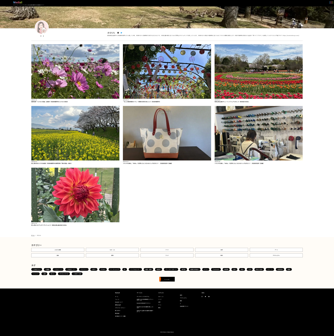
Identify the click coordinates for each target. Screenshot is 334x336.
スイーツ (269, 269)
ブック (167, 255)
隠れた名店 (259, 269)
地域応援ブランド (184, 306)
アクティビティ (276, 255)
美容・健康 (148, 269)
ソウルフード (58, 269)
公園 (44, 274)
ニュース (117, 299)
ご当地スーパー (71, 269)
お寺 (249, 269)
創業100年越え (195, 269)
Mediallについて (119, 302)
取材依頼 (117, 313)
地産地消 (280, 269)
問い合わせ (117, 310)
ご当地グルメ (36, 269)
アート (276, 249)
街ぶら (52, 274)
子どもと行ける (64, 274)
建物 (112, 255)
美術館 (226, 269)
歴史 (181, 300)
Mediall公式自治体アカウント (144, 303)
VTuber (103, 269)
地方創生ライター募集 (120, 316)
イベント (35, 274)
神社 (242, 269)
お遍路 (47, 269)
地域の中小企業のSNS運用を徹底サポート (145, 311)
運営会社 (117, 305)
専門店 (183, 269)
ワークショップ (114, 269)
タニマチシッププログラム (143, 296)
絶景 (289, 269)
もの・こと (112, 249)
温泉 (234, 269)
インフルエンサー (135, 269)
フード (167, 249)
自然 (222, 249)
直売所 (158, 269)
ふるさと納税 (58, 249)
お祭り (94, 269)
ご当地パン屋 (77, 274)
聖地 (58, 255)
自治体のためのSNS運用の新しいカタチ (145, 307)
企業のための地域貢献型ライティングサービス (145, 300)
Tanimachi (216, 269)
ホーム (32, 235)
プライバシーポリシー (120, 307)
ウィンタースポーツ (171, 269)
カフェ (206, 269)
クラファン (84, 269)
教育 (222, 255)
